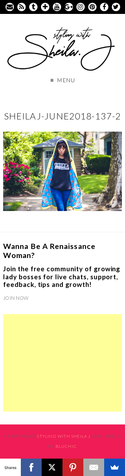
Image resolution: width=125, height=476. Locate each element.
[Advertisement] (62, 363)
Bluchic (66, 446)
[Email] (93, 467)
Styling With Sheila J (63, 436)
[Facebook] (31, 467)
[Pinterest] (72, 467)
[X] (52, 467)
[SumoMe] (114, 467)
